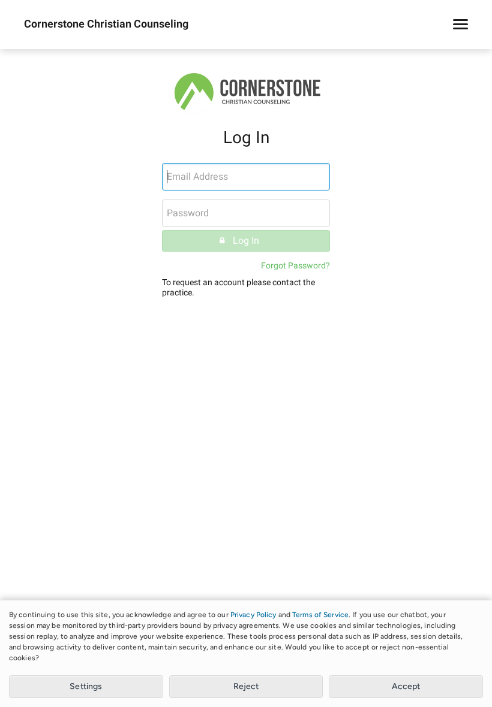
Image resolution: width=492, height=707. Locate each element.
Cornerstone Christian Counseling (106, 24)
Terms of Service (320, 615)
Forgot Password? (295, 265)
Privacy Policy (253, 615)
